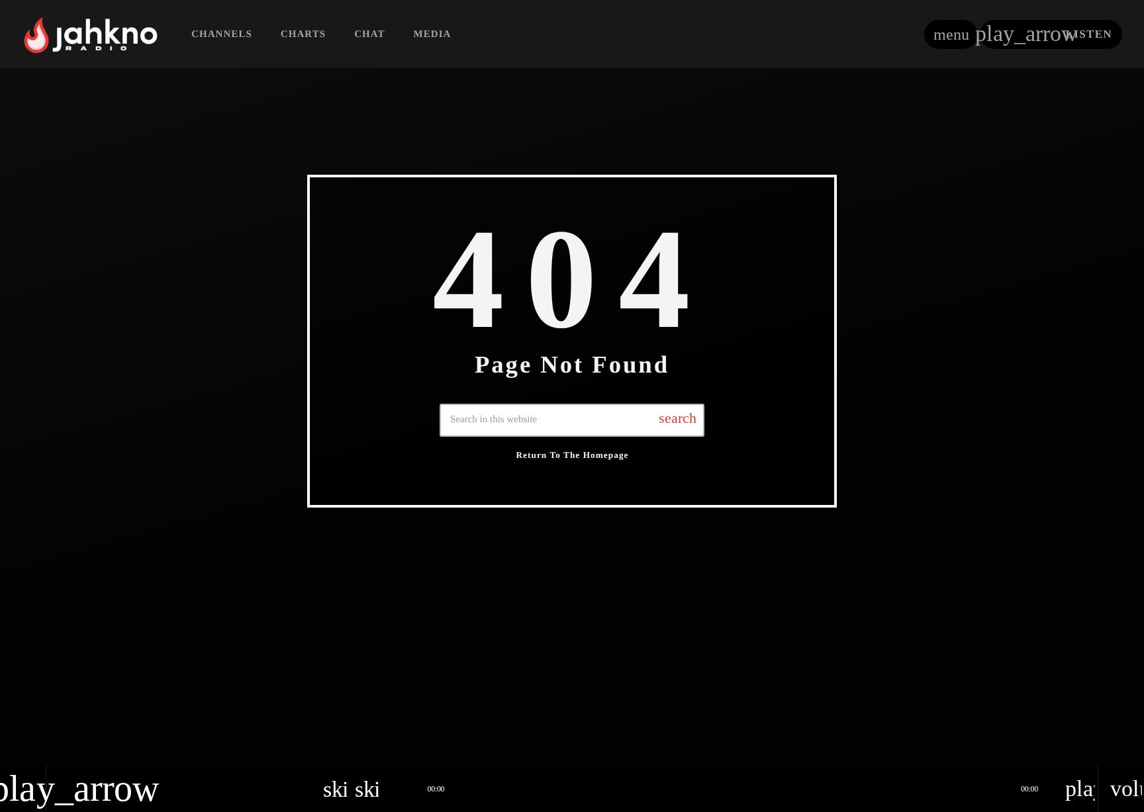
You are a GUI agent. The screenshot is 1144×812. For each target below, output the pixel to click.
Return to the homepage (572, 455)
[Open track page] (400, 789)
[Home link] (90, 34)
